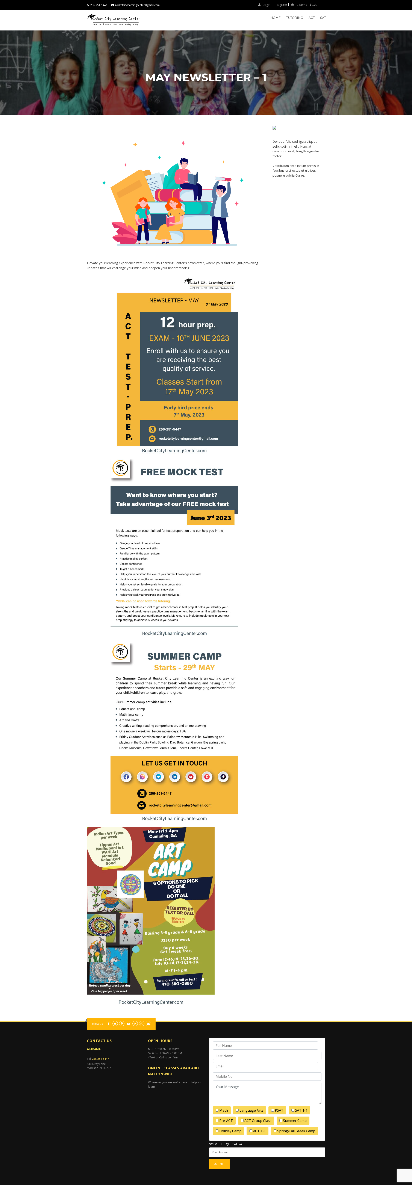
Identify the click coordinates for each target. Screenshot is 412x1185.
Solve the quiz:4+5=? (225, 1144)
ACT (312, 18)
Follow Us (97, 1024)
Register (281, 4)
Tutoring (294, 18)
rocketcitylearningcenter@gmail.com (137, 5)
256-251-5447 (98, 5)
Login (266, 4)
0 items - (306, 4)
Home (275, 18)
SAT (323, 18)
